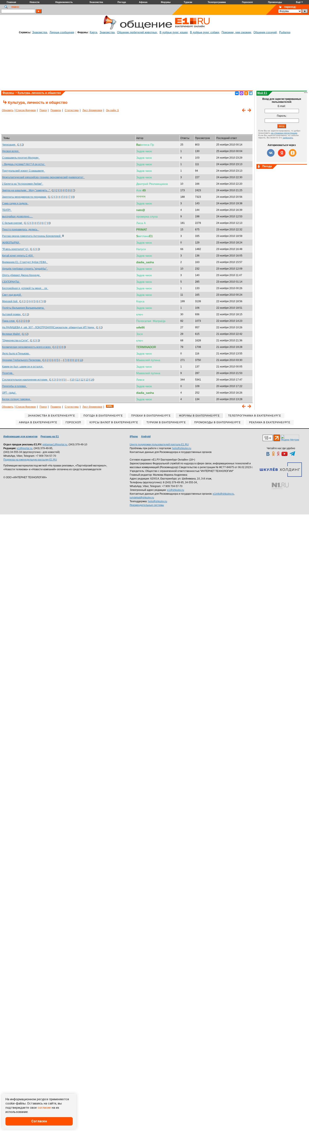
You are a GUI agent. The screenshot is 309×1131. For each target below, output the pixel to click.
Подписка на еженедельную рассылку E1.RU (30, 459)
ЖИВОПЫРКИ (11, 242)
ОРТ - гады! (9, 392)
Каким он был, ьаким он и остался (23, 366)
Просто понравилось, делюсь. (20, 229)
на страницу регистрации (284, 133)
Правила (55, 110)
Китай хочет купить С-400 (18, 255)
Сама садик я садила (15, 203)
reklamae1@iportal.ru (54, 444)
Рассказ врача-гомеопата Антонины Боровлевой (32, 236)
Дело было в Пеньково (16, 353)
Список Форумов (26, 110)
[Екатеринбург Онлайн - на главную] (192, 28)
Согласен (39, 1121)
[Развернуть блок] (258, 167)
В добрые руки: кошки (174, 32)
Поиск (43, 110)
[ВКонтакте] (237, 93)
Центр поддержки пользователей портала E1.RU (159, 444)
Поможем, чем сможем (236, 32)
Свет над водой (12, 294)
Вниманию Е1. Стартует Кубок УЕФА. (25, 262)
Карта (93, 32)
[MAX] (241, 93)
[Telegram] (251, 93)
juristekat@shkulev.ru (142, 497)
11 (80, 360)
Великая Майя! (11, 333)
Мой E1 (262, 93)
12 (82, 379)
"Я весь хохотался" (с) (15, 249)
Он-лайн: (112, 110)
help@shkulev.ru (181, 448)
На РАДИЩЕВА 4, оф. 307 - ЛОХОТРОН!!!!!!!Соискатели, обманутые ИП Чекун (48, 327)
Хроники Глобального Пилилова (22, 360)
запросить (288, 137)
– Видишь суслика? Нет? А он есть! (23, 164)
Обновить (7, 110)
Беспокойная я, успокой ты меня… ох (25, 288)
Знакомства (39, 32)
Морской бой (10, 301)
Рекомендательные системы (147, 505)
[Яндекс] (281, 153)
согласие (44, 1108)
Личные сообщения (62, 32)
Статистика (72, 110)
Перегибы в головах (14, 386)
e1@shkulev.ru (175, 490)
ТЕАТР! (7, 209)
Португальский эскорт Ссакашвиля (23, 170)
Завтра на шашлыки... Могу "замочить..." (26, 190)
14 (91, 379)
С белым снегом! (12, 223)
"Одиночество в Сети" (15, 340)
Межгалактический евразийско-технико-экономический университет (43, 177)
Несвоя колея (11, 151)
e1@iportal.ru (24, 448)
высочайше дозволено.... (17, 216)
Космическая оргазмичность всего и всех (27, 347)
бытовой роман (12, 314)
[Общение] (109, 28)
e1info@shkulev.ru (223, 493)
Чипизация (9, 144)
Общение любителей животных (137, 32)
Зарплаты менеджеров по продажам (24, 196)
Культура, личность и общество (39, 92)
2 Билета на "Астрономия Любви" (22, 183)
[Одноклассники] (246, 93)
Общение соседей (265, 32)
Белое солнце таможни (16, 399)
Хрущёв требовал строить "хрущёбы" (25, 268)
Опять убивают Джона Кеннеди (21, 275)
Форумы (8, 92)
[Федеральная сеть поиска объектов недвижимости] (280, 486)
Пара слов (9, 320)
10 (76, 360)
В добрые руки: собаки (204, 32)
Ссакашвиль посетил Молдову (21, 157)
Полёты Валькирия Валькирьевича (23, 307)
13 (87, 379)
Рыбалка (284, 32)
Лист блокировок (92, 110)
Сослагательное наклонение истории (25, 379)
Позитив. (8, 373)
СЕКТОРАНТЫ (11, 281)
